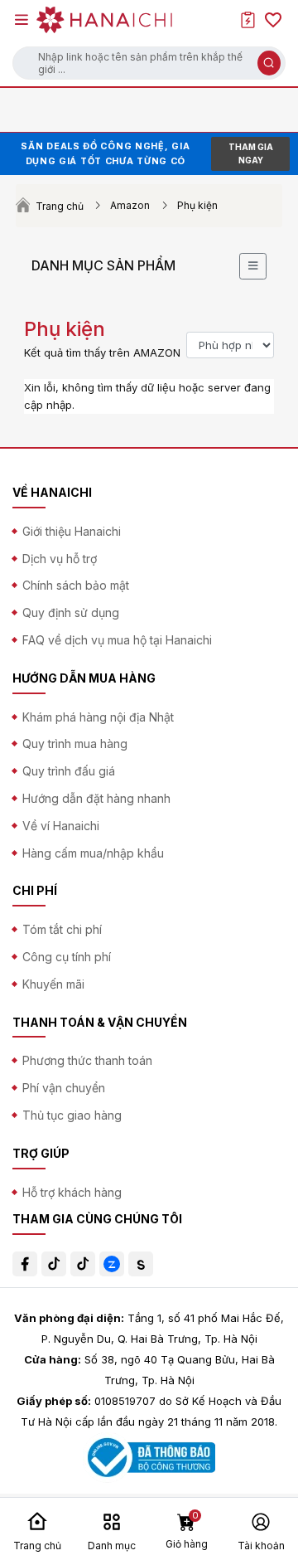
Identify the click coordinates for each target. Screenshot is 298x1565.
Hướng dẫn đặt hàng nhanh (96, 798)
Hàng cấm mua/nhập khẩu (93, 853)
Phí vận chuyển (63, 1088)
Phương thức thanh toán (87, 1060)
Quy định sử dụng (70, 612)
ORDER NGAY (250, 158)
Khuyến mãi (53, 984)
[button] (149, 63)
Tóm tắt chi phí (62, 929)
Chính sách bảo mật (75, 585)
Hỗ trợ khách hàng (72, 1192)
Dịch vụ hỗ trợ (59, 559)
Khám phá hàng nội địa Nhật (98, 717)
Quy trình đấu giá (68, 771)
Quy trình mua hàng (74, 743)
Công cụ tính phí (66, 957)
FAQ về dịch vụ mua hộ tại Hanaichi (117, 640)
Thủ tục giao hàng (72, 1115)
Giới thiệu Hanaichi (71, 531)
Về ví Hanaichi (60, 826)
